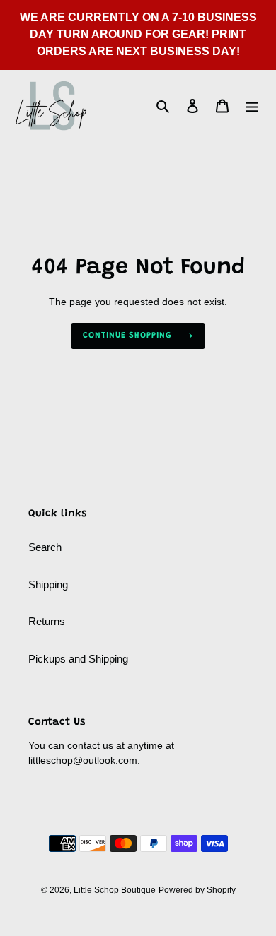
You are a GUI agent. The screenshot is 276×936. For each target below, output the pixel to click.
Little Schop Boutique (115, 890)
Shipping (48, 585)
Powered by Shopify (197, 890)
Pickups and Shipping (78, 659)
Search (45, 547)
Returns (46, 621)
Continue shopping (128, 335)
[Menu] (252, 105)
